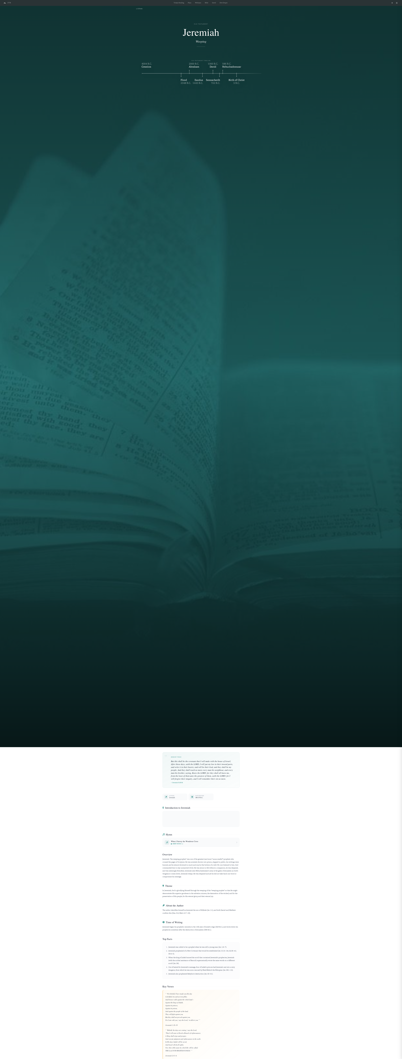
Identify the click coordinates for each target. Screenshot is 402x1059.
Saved (214, 3)
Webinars (198, 3)
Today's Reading (179, 3)
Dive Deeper (223, 3)
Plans (189, 3)
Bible (206, 3)
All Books (139, 8)
